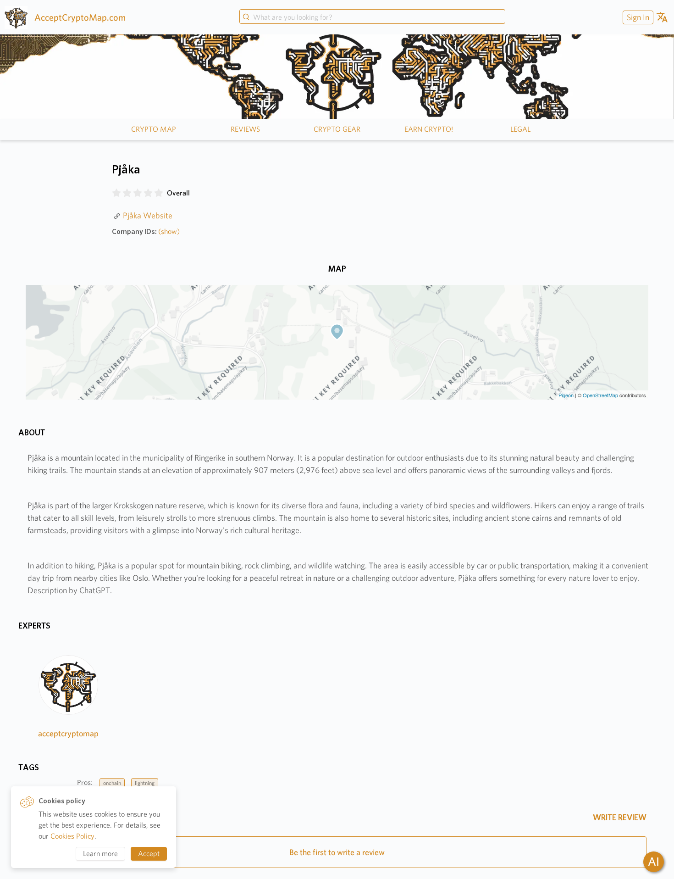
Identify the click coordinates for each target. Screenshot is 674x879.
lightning (145, 782)
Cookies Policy (72, 836)
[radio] (116, 193)
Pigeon (566, 395)
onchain (112, 782)
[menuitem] (637, 17)
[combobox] (372, 17)
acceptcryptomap (68, 733)
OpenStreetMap (600, 395)
